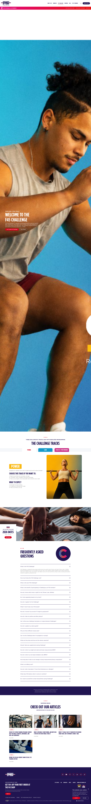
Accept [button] (76, 798)
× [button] (88, 789)
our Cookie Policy (75, 795)
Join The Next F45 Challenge (12, 415)
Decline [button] (84, 798)
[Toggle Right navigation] (81, 3)
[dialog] (80, 795)
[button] (80, 801)
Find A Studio (23, 415)
